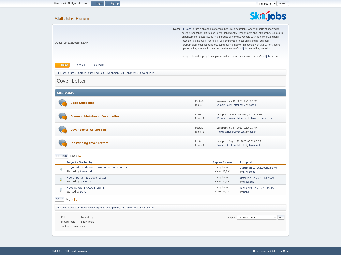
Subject (71, 162)
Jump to (232, 217)
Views (228, 162)
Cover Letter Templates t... (231, 145)
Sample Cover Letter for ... (231, 105)
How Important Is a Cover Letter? (87, 177)
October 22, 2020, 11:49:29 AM (257, 178)
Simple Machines (79, 251)
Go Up (59, 199)
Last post (246, 162)
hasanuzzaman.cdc (261, 118)
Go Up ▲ (284, 250)
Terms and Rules (268, 250)
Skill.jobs (186, 29)
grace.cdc (86, 181)
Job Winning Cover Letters (89, 143)
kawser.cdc (255, 145)
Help (255, 250)
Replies (217, 162)
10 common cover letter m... (232, 118)
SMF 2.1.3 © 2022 (60, 251)
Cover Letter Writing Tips (88, 129)
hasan (252, 105)
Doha (83, 191)
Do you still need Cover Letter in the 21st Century (97, 167)
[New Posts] (62, 103)
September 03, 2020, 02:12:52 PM (258, 167)
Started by (85, 162)
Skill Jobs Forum (71, 18)
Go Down (61, 155)
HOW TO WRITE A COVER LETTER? (87, 187)
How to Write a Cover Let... (231, 131)
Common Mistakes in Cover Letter (95, 116)
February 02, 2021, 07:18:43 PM (257, 188)
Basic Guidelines (82, 103)
